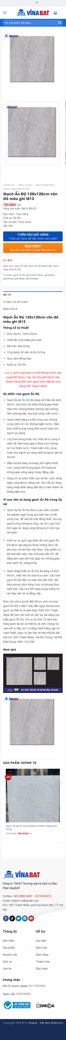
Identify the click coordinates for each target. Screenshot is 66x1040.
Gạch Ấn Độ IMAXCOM (40, 266)
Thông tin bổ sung (15, 302)
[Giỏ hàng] (55, 13)
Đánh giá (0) (10, 309)
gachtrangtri (32, 278)
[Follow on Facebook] (6, 918)
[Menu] (5, 12)
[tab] (33, 294)
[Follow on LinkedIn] (25, 918)
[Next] (16, 92)
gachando (49, 275)
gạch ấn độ (19, 275)
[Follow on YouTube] (31, 918)
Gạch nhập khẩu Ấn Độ (16, 188)
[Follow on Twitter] (18, 918)
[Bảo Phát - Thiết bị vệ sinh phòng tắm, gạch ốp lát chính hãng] (33, 12)
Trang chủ (9, 184)
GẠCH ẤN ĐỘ (29, 208)
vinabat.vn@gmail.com (25, 900)
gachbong (8, 278)
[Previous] (6, 92)
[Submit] (60, 23)
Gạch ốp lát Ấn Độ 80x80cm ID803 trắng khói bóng (31, 827)
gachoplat (20, 278)
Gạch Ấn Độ (21, 266)
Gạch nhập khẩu (44, 184)
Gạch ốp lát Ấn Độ (18, 400)
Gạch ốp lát (25, 184)
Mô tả (7, 294)
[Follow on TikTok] (12, 918)
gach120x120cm (34, 275)
